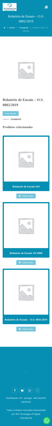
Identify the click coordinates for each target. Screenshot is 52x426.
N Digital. (36, 414)
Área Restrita (26, 418)
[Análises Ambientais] (10, 7)
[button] (46, 420)
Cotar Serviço (10, 113)
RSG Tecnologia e (24, 414)
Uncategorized (16, 119)
